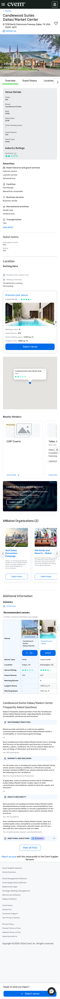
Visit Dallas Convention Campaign (11, 553)
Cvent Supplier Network (12, 868)
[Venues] (55, 4)
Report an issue (9, 856)
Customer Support (10, 914)
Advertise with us (9, 936)
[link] (22, 430)
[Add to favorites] (56, 23)
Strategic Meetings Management (16, 891)
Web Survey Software (11, 895)
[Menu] (3, 4)
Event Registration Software (14, 883)
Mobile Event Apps (9, 887)
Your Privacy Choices (11, 918)
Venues (8, 11)
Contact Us (7, 909)
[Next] (57, 82)
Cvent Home (7, 905)
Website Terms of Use (11, 932)
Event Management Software (14, 879)
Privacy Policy (8, 924)
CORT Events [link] (14, 441)
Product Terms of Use (11, 928)
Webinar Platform (9, 899)
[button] (30, 55)
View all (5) (8, 227)
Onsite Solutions (9, 872)
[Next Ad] (56, 322)
